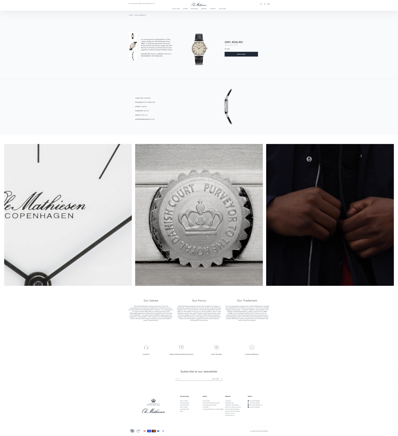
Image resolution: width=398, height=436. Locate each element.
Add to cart (241, 54)
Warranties (229, 403)
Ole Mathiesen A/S (256, 405)
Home (131, 15)
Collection (176, 8)
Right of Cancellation (233, 407)
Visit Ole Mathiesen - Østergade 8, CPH (142, 3)
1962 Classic (184, 401)
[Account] (265, 4)
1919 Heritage (184, 409)
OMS (181, 411)
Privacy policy (230, 413)
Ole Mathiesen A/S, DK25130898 (213, 409)
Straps (185, 8)
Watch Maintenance (232, 409)
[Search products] (261, 4)
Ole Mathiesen (255, 401)
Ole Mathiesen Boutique (211, 403)
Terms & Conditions (232, 405)
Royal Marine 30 (140, 15)
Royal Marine (184, 403)
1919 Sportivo (184, 405)
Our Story (222, 8)
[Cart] (268, 4)
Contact (213, 8)
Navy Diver (183, 407)
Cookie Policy (230, 415)
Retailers (194, 8)
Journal (204, 8)
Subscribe (215, 378)
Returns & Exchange (232, 411)
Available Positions (209, 405)
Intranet (206, 407)
